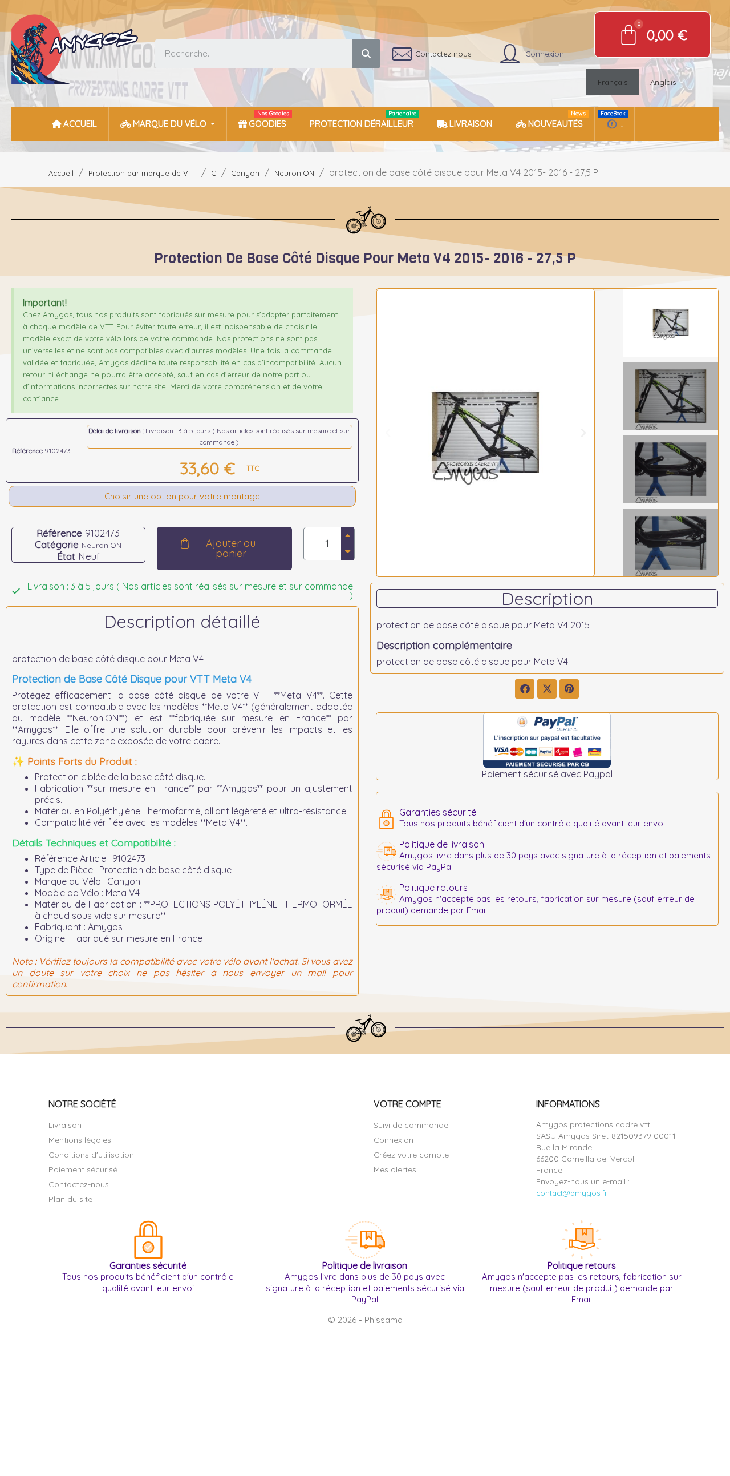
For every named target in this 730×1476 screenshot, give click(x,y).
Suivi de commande (411, 1125)
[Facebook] (524, 689)
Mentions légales (79, 1140)
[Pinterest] (569, 689)
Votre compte (407, 1104)
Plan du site (70, 1199)
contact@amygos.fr (571, 1192)
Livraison (65, 1125)
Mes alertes (395, 1169)
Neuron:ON (101, 545)
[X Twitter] (547, 689)
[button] (224, 548)
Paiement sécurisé (82, 1169)
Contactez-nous (78, 1184)
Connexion (393, 1140)
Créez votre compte (411, 1155)
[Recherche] (366, 53)
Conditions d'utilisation (91, 1155)
